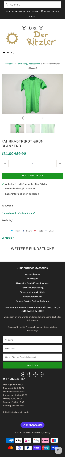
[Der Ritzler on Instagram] (35, 27)
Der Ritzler (8, 237)
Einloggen (33, 12)
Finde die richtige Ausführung (18, 213)
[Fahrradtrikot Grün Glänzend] (32, 94)
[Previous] (23, 117)
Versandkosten (32, 274)
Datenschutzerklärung (32, 287)
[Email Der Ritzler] (41, 27)
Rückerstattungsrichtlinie (32, 292)
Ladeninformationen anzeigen (22, 193)
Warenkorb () (51, 12)
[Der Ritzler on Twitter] (24, 27)
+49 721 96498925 (15, 12)
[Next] (41, 117)
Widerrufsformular (32, 296)
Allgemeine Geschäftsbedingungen (32, 283)
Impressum (32, 278)
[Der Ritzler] (32, 38)
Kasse (32, 16)
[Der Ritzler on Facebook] (30, 27)
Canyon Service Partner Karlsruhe (32, 301)
